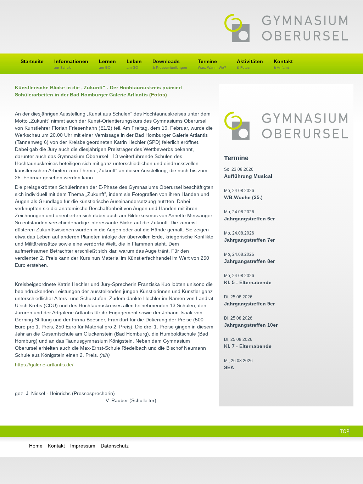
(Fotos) (158, 94)
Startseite (32, 61)
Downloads (169, 63)
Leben (134, 63)
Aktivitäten (250, 63)
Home (36, 446)
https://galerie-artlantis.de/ (44, 364)
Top (345, 431)
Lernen (107, 63)
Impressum (82, 446)
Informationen (71, 63)
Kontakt (283, 63)
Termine (212, 63)
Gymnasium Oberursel (286, 28)
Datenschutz (115, 446)
